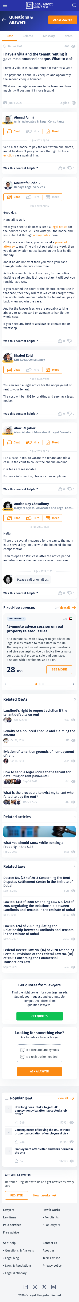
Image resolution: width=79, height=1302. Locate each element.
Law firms (9, 1217)
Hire (36, 442)
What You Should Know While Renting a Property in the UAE (33, 845)
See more (59, 669)
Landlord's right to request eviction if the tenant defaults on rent (35, 713)
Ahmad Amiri (24, 117)
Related (28, 36)
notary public (42, 235)
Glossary (49, 36)
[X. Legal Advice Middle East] (44, 1287)
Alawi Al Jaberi (25, 428)
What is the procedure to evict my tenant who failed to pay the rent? (38, 795)
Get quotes (39, 1016)
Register (16, 1195)
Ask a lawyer (62, 20)
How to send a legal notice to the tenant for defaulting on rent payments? (37, 774)
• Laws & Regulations (17, 1265)
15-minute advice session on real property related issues (35, 629)
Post (10, 36)
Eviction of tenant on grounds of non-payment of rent (38, 754)
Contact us (50, 1243)
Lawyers (8, 1210)
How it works (41, 1195)
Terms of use (51, 1258)
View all (64, 607)
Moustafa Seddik (27, 183)
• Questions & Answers (18, 1250)
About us (49, 1250)
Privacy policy (52, 1265)
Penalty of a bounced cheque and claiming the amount (39, 733)
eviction (8, 155)
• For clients (51, 1217)
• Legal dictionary (15, 1273)
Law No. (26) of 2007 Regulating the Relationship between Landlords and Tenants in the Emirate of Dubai (38, 930)
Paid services (12, 1225)
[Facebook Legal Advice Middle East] (26, 1287)
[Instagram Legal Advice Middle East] (35, 1287)
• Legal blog (11, 1258)
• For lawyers (51, 1225)
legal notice (59, 227)
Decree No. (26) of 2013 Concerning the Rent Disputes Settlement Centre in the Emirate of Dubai (38, 882)
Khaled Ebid (23, 356)
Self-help (9, 1243)
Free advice (11, 1232)
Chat (17, 131)
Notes (68, 36)
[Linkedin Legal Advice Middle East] (53, 1287)
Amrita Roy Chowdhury (31, 504)
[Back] (5, 20)
